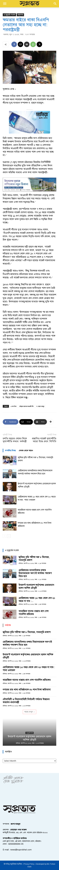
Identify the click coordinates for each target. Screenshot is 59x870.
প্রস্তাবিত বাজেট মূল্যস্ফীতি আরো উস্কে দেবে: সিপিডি (44, 440)
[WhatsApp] (33, 44)
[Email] (20, 44)
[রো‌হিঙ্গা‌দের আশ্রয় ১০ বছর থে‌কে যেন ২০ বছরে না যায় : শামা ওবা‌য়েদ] (9, 500)
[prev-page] (4, 536)
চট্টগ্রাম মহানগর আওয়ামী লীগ (26, 406)
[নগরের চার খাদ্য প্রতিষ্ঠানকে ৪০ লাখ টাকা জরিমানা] (9, 526)
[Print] (27, 44)
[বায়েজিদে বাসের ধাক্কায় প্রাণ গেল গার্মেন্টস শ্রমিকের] (9, 513)
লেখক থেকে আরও (26, 450)
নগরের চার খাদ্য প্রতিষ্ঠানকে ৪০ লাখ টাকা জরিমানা (27, 689)
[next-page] (9, 536)
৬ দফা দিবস (13, 406)
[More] (51, 422)
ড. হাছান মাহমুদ (40, 406)
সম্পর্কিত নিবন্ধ (10, 450)
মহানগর (20, 15)
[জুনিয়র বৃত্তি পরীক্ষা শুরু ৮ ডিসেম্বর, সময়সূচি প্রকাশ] (9, 460)
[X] (39, 44)
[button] (4, 3)
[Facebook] (14, 44)
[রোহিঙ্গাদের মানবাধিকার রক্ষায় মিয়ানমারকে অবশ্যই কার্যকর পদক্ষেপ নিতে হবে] (9, 473)
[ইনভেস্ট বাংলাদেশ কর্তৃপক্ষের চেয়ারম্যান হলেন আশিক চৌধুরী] (9, 486)
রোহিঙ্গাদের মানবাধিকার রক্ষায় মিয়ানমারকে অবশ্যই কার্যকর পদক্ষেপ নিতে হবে (35, 573)
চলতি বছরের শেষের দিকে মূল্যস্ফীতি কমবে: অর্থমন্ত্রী (15, 440)
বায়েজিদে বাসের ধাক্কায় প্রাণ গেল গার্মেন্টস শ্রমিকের (34, 613)
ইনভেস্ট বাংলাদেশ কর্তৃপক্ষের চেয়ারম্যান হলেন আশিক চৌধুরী (36, 586)
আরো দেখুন (28, 712)
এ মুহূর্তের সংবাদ (9, 15)
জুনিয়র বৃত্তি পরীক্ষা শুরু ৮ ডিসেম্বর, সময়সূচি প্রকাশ (26, 632)
